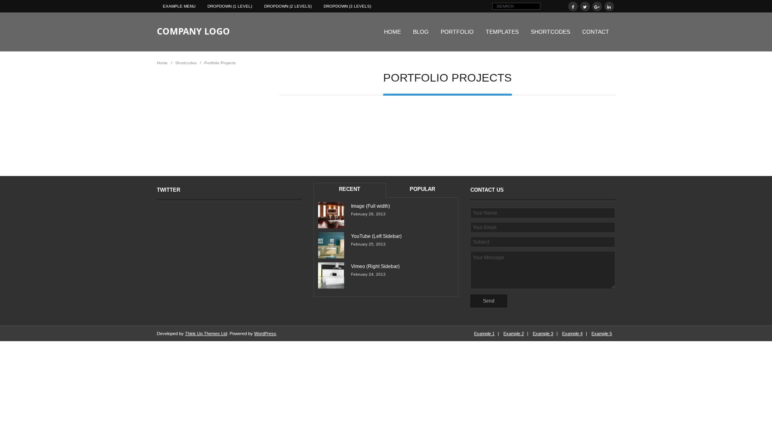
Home (392, 32)
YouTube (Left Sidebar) (376, 236)
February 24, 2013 (368, 274)
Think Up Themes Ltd (206, 333)
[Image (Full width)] (331, 215)
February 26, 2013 (368, 214)
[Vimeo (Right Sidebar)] (331, 275)
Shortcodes (550, 32)
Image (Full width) (370, 206)
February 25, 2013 (368, 244)
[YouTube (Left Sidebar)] (331, 245)
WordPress (265, 333)
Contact (595, 32)
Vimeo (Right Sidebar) (375, 266)
